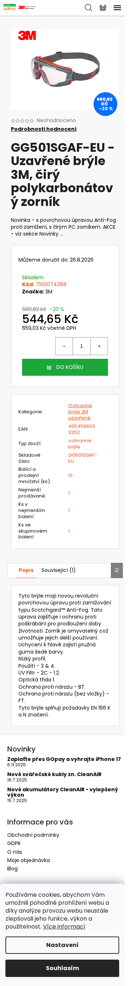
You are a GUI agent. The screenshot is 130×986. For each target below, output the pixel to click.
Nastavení (62, 945)
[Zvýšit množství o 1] (99, 346)
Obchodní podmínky (33, 835)
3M (48, 291)
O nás (14, 852)
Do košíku (69, 367)
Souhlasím (62, 968)
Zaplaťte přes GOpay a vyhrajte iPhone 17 (64, 759)
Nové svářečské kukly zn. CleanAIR (54, 774)
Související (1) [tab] (59, 570)
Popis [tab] (26, 570)
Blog (12, 868)
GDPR (14, 843)
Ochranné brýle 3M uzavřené (80, 411)
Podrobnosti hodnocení (44, 129)
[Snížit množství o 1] (64, 346)
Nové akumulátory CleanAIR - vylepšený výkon (62, 792)
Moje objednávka (28, 860)
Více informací (64, 926)
